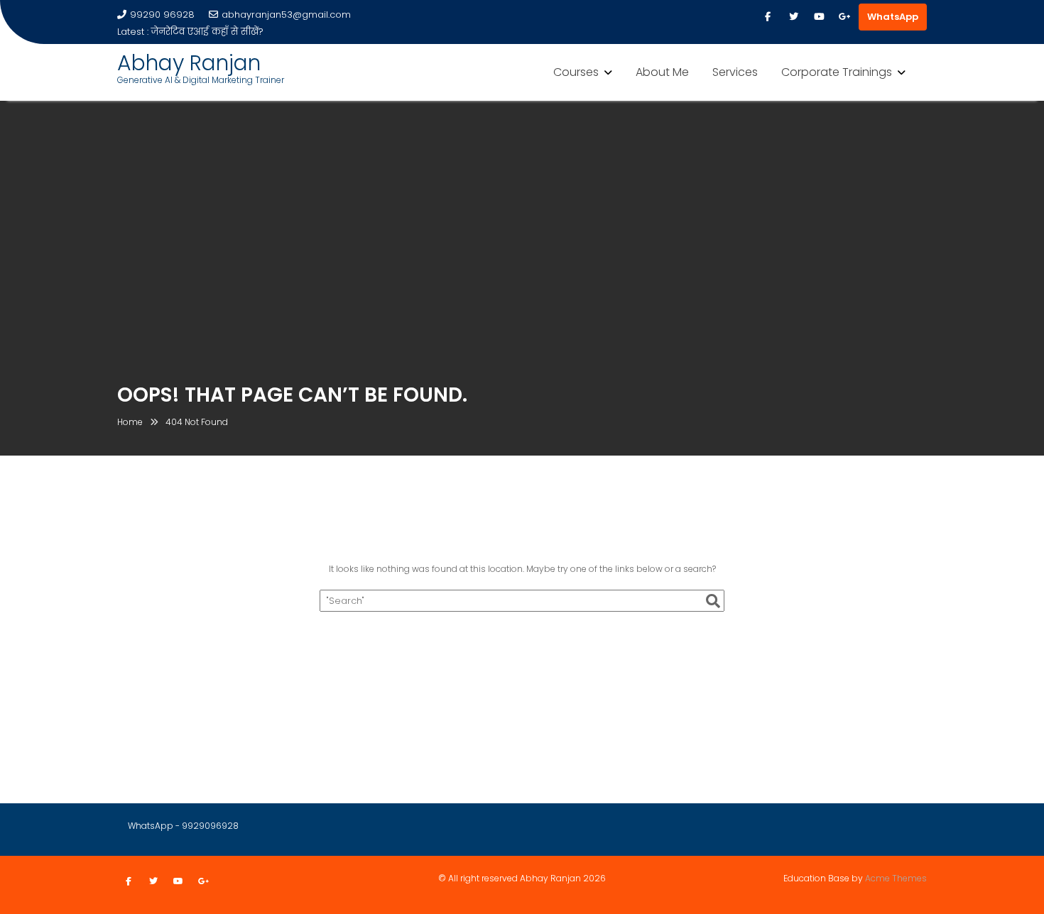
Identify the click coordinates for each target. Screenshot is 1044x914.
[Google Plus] (844, 17)
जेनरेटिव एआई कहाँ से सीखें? (207, 31)
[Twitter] (793, 17)
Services (735, 72)
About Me (662, 72)
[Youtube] (819, 17)
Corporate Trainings (836, 72)
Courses (576, 72)
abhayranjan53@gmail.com (286, 14)
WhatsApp (892, 16)
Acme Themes (896, 878)
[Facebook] (767, 17)
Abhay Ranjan (189, 63)
